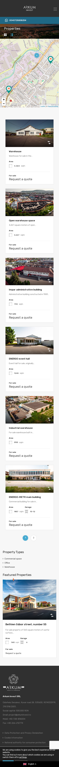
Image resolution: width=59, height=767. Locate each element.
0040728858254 (17, 20)
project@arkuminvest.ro (20, 715)
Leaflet (42, 106)
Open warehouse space (22, 220)
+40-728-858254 (17, 719)
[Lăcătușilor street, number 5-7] (51, 60)
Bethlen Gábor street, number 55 (25, 624)
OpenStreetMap (53, 106)
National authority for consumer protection (25, 743)
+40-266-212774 (15, 723)
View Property (29, 141)
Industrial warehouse (21, 428)
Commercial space (13, 558)
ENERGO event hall (19, 358)
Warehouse (15, 151)
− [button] (4, 103)
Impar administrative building (25, 289)
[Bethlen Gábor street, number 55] (9, 90)
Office (7, 563)
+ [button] (4, 99)
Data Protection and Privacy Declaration (24, 733)
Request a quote (20, 179)
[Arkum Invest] (29, 13)
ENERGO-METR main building (25, 497)
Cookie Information (14, 738)
